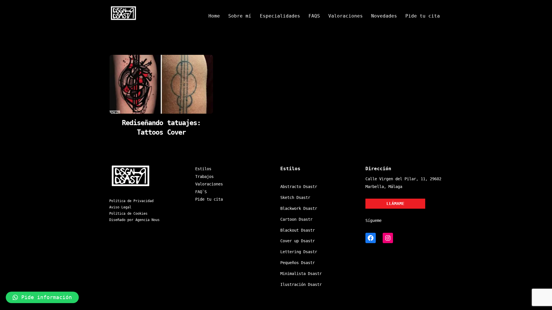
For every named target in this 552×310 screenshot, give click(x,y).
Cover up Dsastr (297, 241)
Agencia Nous (147, 220)
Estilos (203, 168)
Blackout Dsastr (297, 230)
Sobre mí (239, 16)
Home (214, 16)
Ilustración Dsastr (301, 284)
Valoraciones (345, 16)
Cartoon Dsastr (296, 219)
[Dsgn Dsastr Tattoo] (123, 18)
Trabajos (204, 176)
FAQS (314, 16)
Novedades (384, 16)
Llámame (395, 203)
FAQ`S (201, 191)
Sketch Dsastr (295, 197)
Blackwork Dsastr (298, 208)
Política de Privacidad (131, 201)
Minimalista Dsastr (301, 273)
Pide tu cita (422, 16)
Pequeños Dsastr (297, 262)
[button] (42, 297)
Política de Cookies (128, 214)
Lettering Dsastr (298, 251)
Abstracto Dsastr (298, 186)
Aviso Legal (120, 207)
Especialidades (280, 16)
